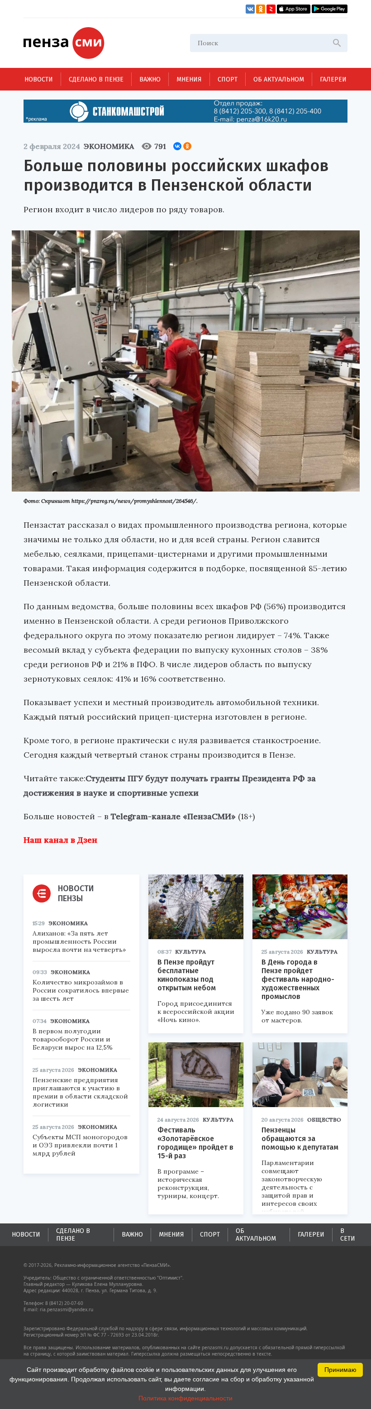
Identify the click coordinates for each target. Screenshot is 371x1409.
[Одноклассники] (187, 146)
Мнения (189, 79)
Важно (150, 79)
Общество (324, 1119)
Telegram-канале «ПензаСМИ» (173, 816)
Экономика (109, 146)
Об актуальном (278, 79)
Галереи (333, 79)
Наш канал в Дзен (60, 840)
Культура (190, 951)
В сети (347, 1235)
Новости (38, 79)
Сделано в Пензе (96, 79)
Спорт (228, 79)
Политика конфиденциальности (185, 1398)
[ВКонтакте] (177, 146)
